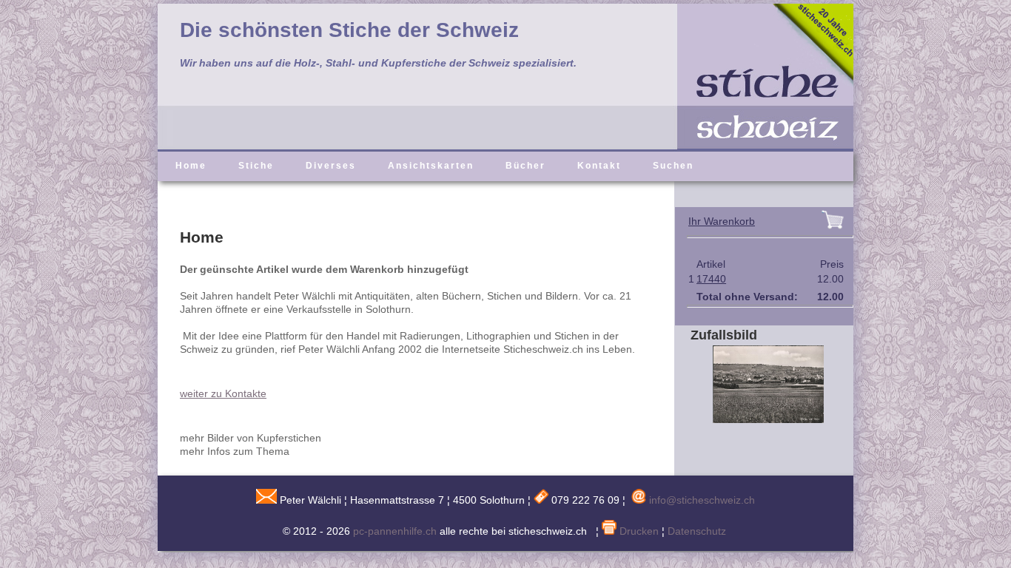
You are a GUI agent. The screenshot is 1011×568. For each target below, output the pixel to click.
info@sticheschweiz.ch (702, 500)
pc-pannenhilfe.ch (395, 531)
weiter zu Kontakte (223, 393)
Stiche (256, 165)
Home (190, 165)
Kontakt (599, 165)
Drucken (638, 531)
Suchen (673, 165)
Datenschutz (697, 531)
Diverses (331, 165)
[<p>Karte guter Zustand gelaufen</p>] (757, 419)
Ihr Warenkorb (721, 221)
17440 (711, 279)
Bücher (525, 165)
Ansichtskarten (431, 165)
